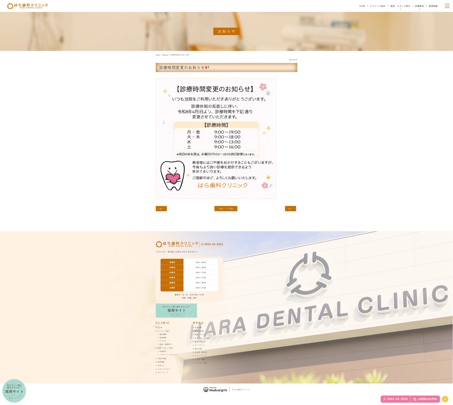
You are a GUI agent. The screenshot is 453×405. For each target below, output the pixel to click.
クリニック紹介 (378, 5)
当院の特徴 (162, 358)
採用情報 (433, 5)
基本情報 (162, 334)
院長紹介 (162, 351)
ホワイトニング (201, 356)
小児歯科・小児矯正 (202, 338)
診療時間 (162, 337)
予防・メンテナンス (202, 334)
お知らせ (161, 365)
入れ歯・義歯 (200, 359)
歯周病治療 (199, 331)
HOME (362, 5)
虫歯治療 (198, 327)
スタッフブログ (164, 369)
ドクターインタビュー (168, 354)
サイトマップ (163, 372)
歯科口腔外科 (200, 341)
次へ (290, 208)
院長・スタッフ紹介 (165, 348)
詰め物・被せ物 (201, 352)
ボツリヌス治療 (201, 363)
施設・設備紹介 (165, 344)
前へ (161, 208)
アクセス (162, 341)
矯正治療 (198, 348)
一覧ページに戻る (226, 208)
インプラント (200, 345)
